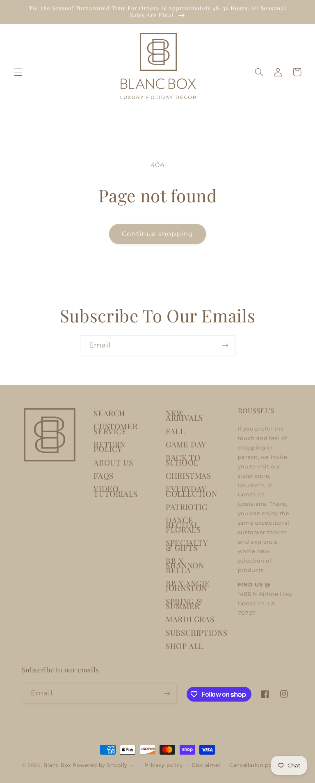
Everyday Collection (191, 491)
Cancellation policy (255, 765)
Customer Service (115, 428)
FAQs (104, 475)
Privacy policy (163, 765)
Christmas (188, 475)
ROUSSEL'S (256, 410)
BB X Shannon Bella (185, 565)
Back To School (183, 459)
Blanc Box (57, 765)
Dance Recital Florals (183, 525)
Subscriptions (196, 633)
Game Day (186, 444)
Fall (175, 431)
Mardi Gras (190, 619)
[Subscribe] (225, 345)
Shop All (184, 646)
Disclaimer (206, 765)
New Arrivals (184, 415)
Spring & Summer (184, 603)
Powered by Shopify (100, 765)
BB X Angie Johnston (188, 585)
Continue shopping (157, 234)
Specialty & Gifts (187, 544)
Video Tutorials (116, 491)
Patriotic (187, 507)
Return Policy (110, 446)
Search (109, 413)
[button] (18, 72)
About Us (113, 462)
